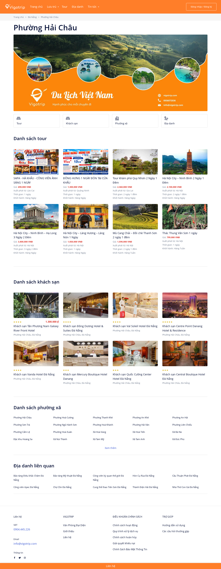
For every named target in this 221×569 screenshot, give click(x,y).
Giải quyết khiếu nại (124, 543)
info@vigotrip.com (25, 543)
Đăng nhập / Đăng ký (201, 6)
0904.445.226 (22, 529)
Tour (19, 123)
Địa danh (169, 123)
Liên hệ (67, 537)
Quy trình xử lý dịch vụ (125, 531)
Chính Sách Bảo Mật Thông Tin (130, 549)
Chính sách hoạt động (125, 525)
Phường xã (121, 123)
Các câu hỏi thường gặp (175, 531)
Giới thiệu (68, 531)
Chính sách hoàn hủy (125, 537)
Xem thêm (110, 448)
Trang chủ (19, 17)
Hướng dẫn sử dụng (173, 525)
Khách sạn (72, 123)
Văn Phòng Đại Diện (74, 525)
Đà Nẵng (32, 17)
